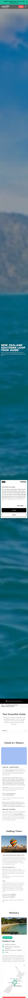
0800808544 (13, 894)
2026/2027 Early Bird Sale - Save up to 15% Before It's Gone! (14, 2)
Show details (20, 505)
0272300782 (11, 897)
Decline (14, 514)
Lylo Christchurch (18, 814)
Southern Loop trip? (10, 719)
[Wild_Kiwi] (5, 7)
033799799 (13, 895)
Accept (14, 510)
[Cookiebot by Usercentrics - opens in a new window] (20, 482)
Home (2, 705)
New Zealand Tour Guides (12, 705)
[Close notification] (26, 2)
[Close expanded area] (24, 965)
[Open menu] (25, 6)
